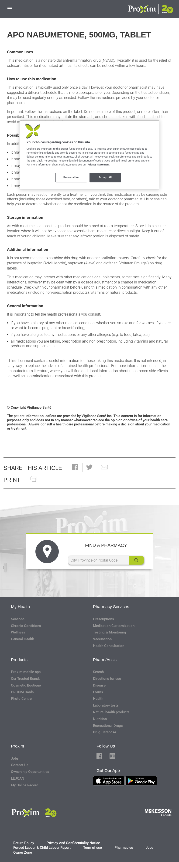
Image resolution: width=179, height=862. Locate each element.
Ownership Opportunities (30, 772)
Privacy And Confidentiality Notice (73, 843)
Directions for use (107, 679)
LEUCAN (17, 778)
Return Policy (23, 843)
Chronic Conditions (26, 626)
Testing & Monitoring (109, 632)
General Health (22, 639)
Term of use (92, 847)
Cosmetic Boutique (26, 685)
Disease (99, 685)
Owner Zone (22, 852)
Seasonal (18, 619)
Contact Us (19, 765)
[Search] (136, 560)
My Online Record (24, 785)
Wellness (18, 632)
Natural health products (111, 712)
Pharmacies (123, 847)
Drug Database (104, 732)
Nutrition (100, 719)
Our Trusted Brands (26, 679)
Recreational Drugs (108, 726)
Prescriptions (103, 619)
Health (98, 699)
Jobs (15, 758)
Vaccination (102, 639)
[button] (75, 467)
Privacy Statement (99, 164)
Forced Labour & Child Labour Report (42, 847)
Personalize (71, 177)
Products (19, 659)
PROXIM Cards (22, 692)
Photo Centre (21, 699)
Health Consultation (108, 646)
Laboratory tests (106, 705)
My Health (20, 606)
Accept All (105, 177)
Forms (98, 692)
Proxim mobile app (26, 672)
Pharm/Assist (105, 659)
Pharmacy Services (111, 606)
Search (98, 672)
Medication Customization (113, 626)
